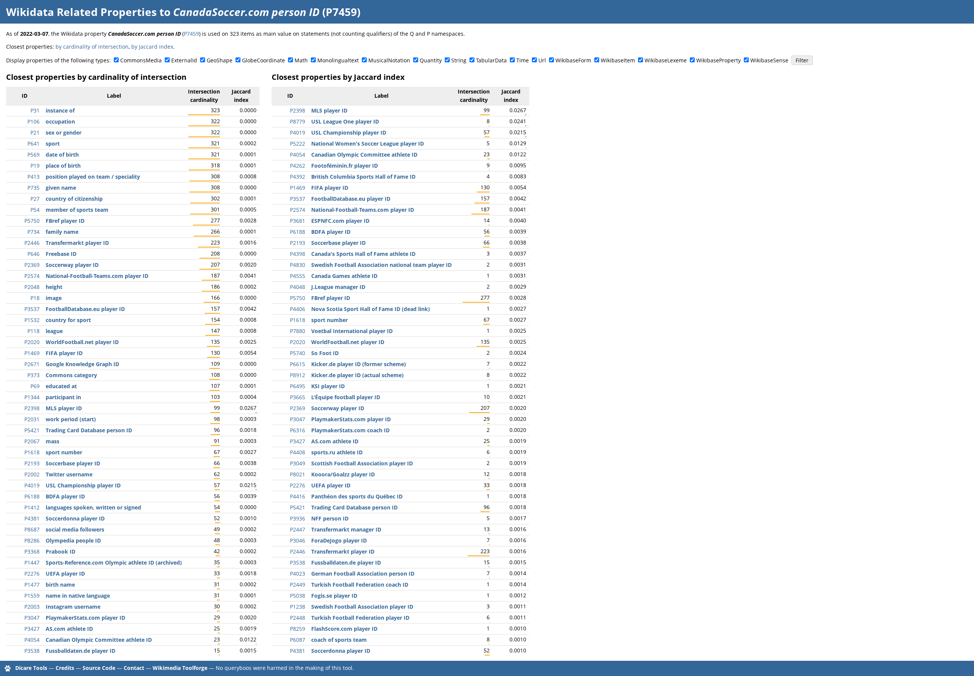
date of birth (62, 154)
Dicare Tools (31, 667)
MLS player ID (64, 408)
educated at (61, 386)
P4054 (32, 639)
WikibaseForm (573, 60)
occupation (60, 121)
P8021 (297, 474)
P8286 (32, 540)
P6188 (32, 496)
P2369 (32, 264)
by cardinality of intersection (92, 46)
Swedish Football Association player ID (362, 606)
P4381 (32, 518)
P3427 (32, 628)
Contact (134, 667)
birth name (60, 584)
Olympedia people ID (73, 540)
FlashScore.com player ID (344, 628)
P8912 (297, 375)
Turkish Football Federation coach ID (359, 584)
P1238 (297, 606)
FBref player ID (65, 220)
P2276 (32, 573)
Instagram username (73, 606)
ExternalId (184, 60)
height (54, 286)
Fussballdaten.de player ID (80, 650)
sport (53, 143)
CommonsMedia (141, 60)
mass (52, 441)
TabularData (491, 60)
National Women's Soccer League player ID (367, 143)
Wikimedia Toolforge (180, 667)
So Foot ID (325, 353)
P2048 (32, 286)
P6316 (297, 430)
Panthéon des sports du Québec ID (357, 496)
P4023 (297, 573)
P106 (33, 121)
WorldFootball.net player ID (82, 342)
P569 (33, 154)
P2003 (32, 606)
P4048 (297, 286)
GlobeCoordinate (263, 60)
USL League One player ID (345, 121)
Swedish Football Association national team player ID (381, 264)
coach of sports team (339, 639)
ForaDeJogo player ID (339, 540)
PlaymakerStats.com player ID (85, 617)
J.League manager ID (338, 286)
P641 (33, 143)
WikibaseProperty (718, 60)
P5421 (32, 430)
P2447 (297, 529)
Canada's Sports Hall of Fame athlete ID (363, 253)
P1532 (32, 320)
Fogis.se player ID (334, 595)
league (54, 331)
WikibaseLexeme (666, 60)
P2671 (32, 364)
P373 (33, 375)
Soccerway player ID (72, 264)
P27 (35, 198)
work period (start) (71, 419)
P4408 (297, 452)
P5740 (297, 353)
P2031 (32, 419)
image (54, 298)
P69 (35, 386)
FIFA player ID (64, 353)
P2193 (32, 463)
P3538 (32, 650)
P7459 (191, 33)
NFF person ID (330, 518)
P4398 (297, 253)
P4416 (297, 496)
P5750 (32, 220)
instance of (60, 110)
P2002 (32, 474)
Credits (65, 667)
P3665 (297, 397)
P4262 (297, 165)
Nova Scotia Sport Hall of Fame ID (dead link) (370, 309)
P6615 (297, 364)
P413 (33, 176)
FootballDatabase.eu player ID (85, 309)
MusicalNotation (389, 60)
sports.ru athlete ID (337, 452)
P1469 (32, 353)
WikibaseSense (769, 60)
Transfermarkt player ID (77, 242)
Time (522, 60)
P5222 (297, 143)
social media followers (75, 529)
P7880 (297, 331)
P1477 (32, 584)
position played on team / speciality (93, 176)
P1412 (32, 507)
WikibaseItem (618, 60)
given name (61, 187)
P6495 (297, 386)
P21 (35, 132)
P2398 (32, 408)
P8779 (297, 121)
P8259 (297, 628)
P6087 (297, 639)
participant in (63, 397)
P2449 (297, 584)
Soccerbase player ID (73, 463)
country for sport (68, 320)
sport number (64, 452)
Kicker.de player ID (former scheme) (358, 364)
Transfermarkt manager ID (346, 529)
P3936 (297, 518)
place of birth (63, 165)
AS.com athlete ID (69, 628)
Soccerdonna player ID (75, 518)
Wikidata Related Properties (81, 12)
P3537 (32, 309)
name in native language (78, 595)
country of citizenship (74, 198)
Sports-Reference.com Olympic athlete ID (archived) (114, 562)
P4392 (297, 176)
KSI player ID (328, 386)
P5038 (297, 595)
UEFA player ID (65, 573)
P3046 (297, 540)
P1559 (32, 595)
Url (542, 60)
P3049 (297, 463)
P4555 (297, 275)
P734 (33, 231)
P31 (35, 110)
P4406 (297, 309)
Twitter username (69, 474)
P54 (35, 209)
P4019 (32, 485)
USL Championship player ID (83, 485)
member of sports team (77, 209)
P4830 (297, 264)
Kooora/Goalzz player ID (343, 474)
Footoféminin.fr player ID (344, 165)
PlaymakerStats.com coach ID (350, 430)
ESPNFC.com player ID (340, 220)
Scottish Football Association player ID (362, 463)
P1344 (32, 397)
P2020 (32, 342)
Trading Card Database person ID (89, 430)
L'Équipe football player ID (345, 397)
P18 (35, 298)
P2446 (32, 242)
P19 (35, 165)
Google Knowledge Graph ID (82, 364)
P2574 (32, 275)
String (458, 60)
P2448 (297, 617)
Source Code (99, 667)
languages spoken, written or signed (93, 507)
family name (62, 231)
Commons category (71, 375)
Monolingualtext (338, 60)
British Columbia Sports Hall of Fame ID (363, 176)
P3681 (297, 220)
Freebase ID (61, 253)
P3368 (32, 551)
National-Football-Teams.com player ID (97, 275)
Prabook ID (60, 551)
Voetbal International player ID (352, 331)
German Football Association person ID (362, 573)
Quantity (431, 60)
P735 (33, 187)
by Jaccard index (152, 46)
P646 (33, 253)
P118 (33, 331)
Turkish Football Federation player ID (360, 617)
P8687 (32, 529)
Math (301, 60)
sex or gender (63, 132)
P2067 (32, 441)
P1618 (32, 452)
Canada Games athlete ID (344, 275)
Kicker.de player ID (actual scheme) (357, 375)
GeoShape (219, 60)
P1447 (32, 562)
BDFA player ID (65, 496)
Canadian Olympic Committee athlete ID (99, 639)
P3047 (32, 617)
